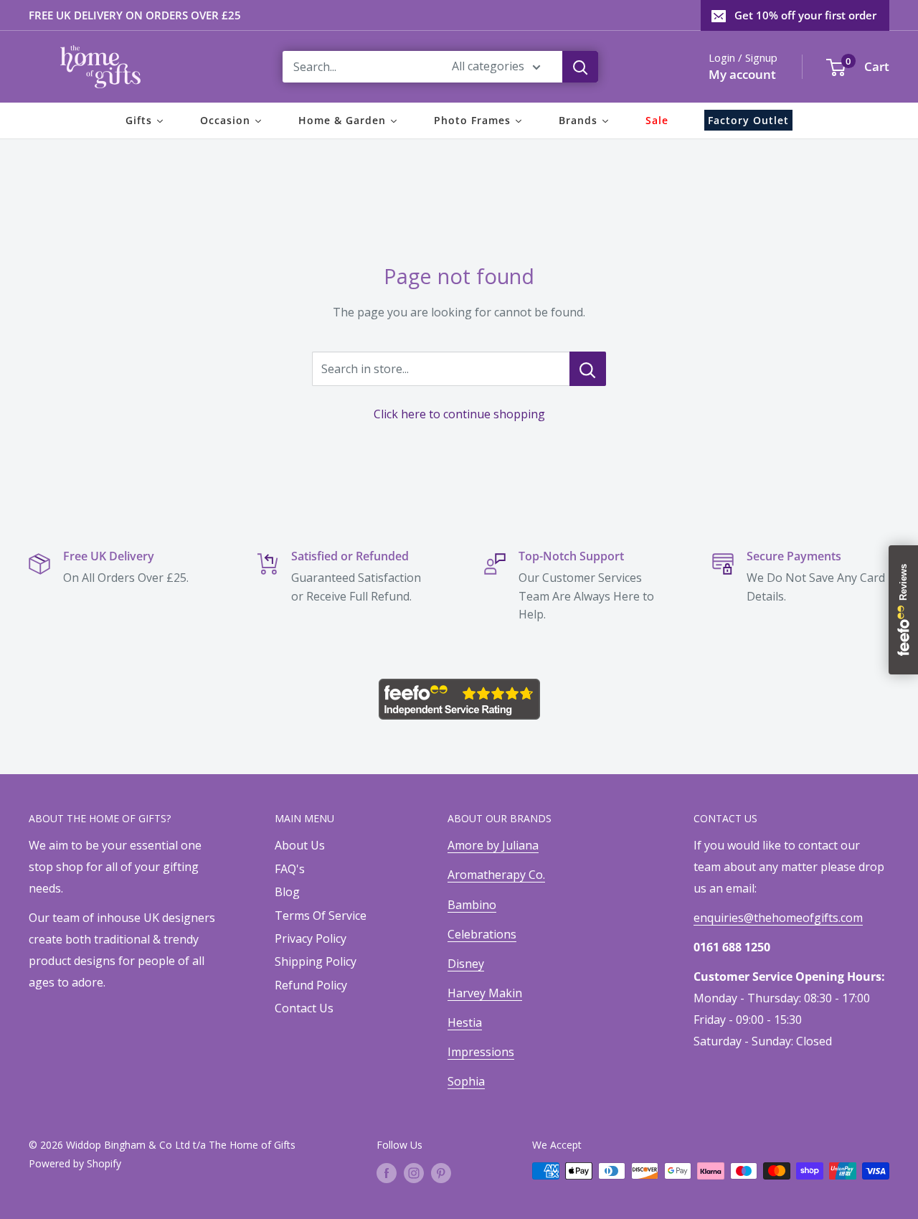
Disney (466, 963)
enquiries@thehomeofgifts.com (778, 918)
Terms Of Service (320, 915)
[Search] (580, 67)
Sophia (466, 1081)
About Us (300, 845)
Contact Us (304, 1008)
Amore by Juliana (493, 845)
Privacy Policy (310, 938)
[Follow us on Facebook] (387, 1172)
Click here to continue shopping (459, 414)
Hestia (465, 1022)
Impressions (481, 1052)
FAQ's (290, 869)
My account (742, 74)
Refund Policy (311, 985)
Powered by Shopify (75, 1163)
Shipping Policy (315, 961)
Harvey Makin (485, 993)
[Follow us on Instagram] (414, 1172)
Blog (287, 892)
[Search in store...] (587, 369)
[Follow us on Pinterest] (441, 1172)
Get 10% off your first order (805, 15)
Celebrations (482, 934)
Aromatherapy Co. (496, 875)
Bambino (472, 905)
